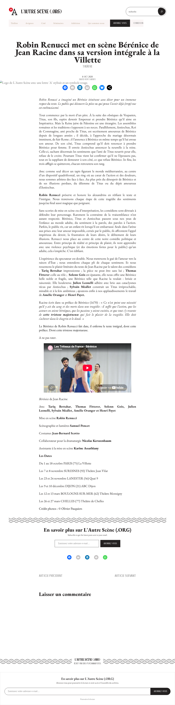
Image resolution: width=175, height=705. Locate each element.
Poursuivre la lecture (87, 699)
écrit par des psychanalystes (87, 663)
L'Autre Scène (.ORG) (41, 11)
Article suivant (125, 575)
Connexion (138, 23)
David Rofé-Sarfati (87, 79)
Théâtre (88, 66)
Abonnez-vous (120, 23)
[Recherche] (162, 11)
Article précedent (51, 575)
